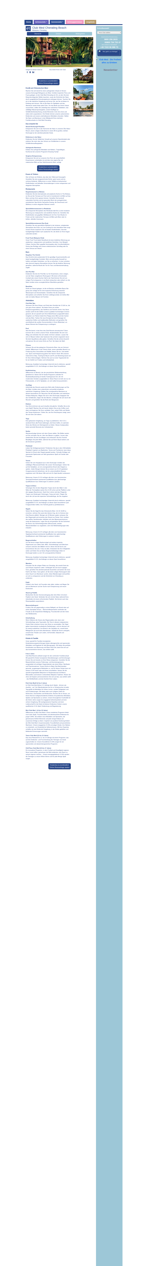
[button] (48, 82)
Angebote (90, 22)
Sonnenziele (56, 22)
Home (28, 22)
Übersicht (37, 34)
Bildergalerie (80, 34)
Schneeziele (40, 22)
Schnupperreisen (74, 22)
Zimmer (58, 34)
